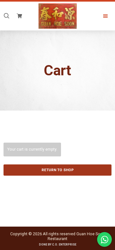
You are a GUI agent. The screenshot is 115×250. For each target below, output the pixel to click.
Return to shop (58, 170)
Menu (100, 16)
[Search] (6, 16)
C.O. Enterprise (64, 244)
